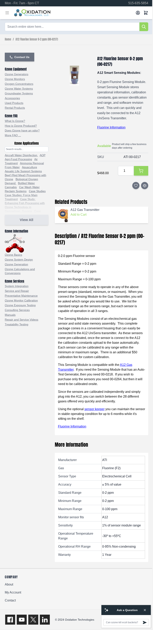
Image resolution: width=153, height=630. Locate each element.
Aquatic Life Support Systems (23, 171)
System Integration (16, 286)
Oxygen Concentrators (19, 83)
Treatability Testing (16, 324)
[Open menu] (7, 12)
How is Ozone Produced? (21, 125)
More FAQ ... (13, 135)
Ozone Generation (16, 264)
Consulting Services (17, 310)
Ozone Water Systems (19, 88)
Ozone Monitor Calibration (21, 300)
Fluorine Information (111, 127)
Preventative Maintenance (21, 295)
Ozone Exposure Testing (20, 305)
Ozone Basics (13, 254)
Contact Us (21, 57)
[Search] (143, 26)
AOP (42, 155)
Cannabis (11, 187)
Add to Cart (78, 214)
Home (8, 39)
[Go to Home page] (73, 13)
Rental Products (15, 107)
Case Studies (37, 191)
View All (26, 220)
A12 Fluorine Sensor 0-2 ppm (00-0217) (37, 39)
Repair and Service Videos (21, 319)
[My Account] (137, 12)
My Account (13, 592)
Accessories (12, 98)
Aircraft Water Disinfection (21, 155)
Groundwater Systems (19, 93)
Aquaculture (29, 167)
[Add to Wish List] (135, 185)
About (9, 584)
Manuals (10, 314)
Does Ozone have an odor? (22, 130)
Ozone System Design (19, 259)
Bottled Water (26, 183)
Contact (10, 600)
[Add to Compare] (144, 185)
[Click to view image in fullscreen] (74, 75)
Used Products (14, 103)
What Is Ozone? (15, 120)
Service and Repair (17, 290)
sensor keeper (94, 409)
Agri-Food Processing (18, 159)
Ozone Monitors (15, 79)
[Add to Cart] (141, 171)
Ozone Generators (16, 74)
